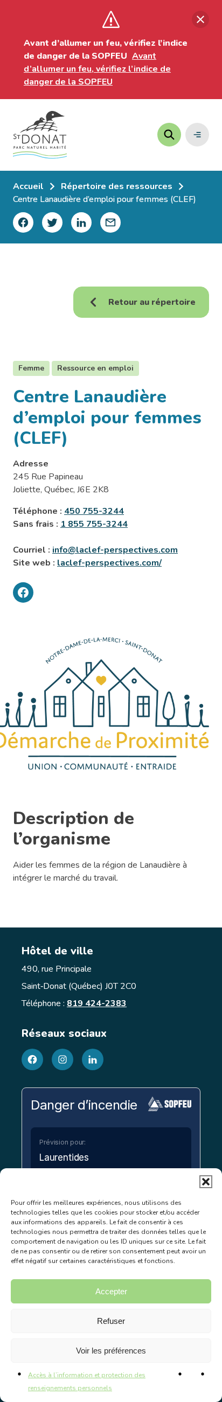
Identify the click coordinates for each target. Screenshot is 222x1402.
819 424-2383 (97, 1003)
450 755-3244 (94, 511)
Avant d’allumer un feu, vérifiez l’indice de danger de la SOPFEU (97, 69)
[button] (205, 1181)
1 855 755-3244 (94, 524)
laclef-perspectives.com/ (109, 563)
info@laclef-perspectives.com (115, 550)
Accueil (28, 186)
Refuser (111, 1321)
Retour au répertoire (152, 302)
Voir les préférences (111, 1350)
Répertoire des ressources (116, 186)
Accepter (111, 1291)
